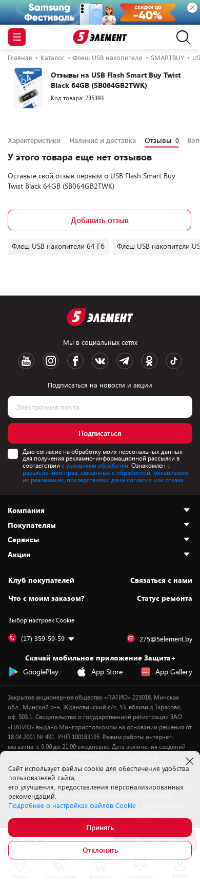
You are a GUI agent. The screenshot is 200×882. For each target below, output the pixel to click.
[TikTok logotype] (174, 361)
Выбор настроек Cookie (41, 620)
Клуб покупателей (41, 580)
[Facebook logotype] (75, 361)
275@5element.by (165, 639)
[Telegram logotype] (124, 361)
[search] (180, 37)
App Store (107, 671)
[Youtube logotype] (26, 361)
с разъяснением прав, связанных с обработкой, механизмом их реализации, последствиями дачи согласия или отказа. (105, 472)
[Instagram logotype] (51, 361)
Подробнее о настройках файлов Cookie (72, 805)
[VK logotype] (100, 361)
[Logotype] (100, 37)
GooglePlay (40, 671)
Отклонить (100, 850)
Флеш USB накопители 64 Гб (58, 246)
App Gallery (173, 671)
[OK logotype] (149, 361)
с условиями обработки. (96, 465)
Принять (100, 827)
